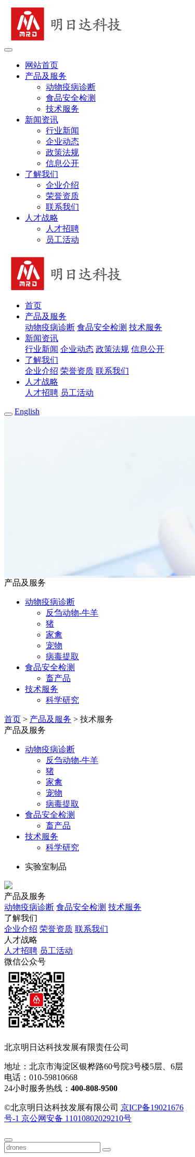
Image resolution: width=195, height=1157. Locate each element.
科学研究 (62, 700)
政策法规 (62, 152)
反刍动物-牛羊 (72, 612)
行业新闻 (62, 130)
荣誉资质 (62, 196)
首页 (12, 719)
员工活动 (62, 239)
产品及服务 (50, 719)
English (27, 411)
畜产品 (58, 678)
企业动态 (62, 141)
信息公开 (62, 163)
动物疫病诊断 (71, 87)
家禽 (54, 634)
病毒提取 (62, 656)
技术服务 (62, 108)
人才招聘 (62, 228)
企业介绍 (62, 185)
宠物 (54, 645)
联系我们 (62, 206)
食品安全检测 (71, 97)
